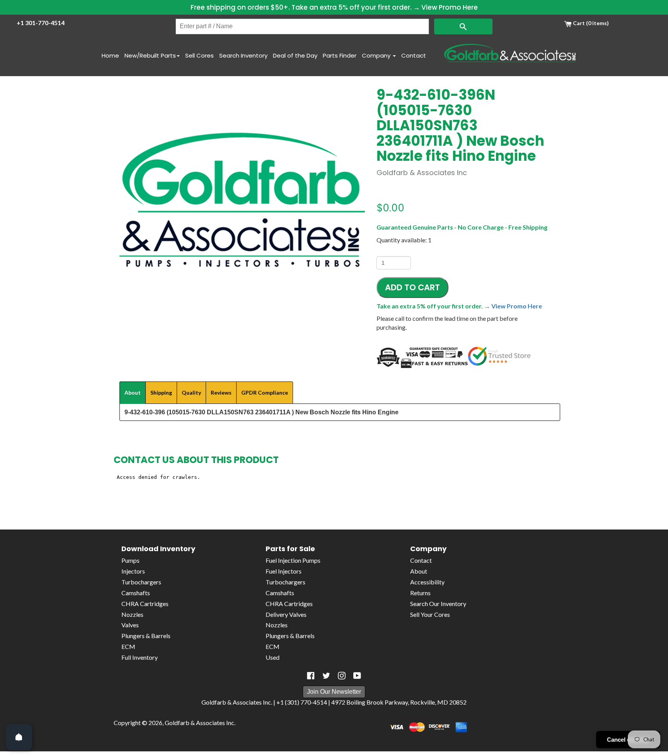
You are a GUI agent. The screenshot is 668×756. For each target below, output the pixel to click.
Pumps (130, 560)
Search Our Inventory (438, 603)
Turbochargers (141, 582)
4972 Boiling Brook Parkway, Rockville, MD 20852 (399, 702)
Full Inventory (139, 657)
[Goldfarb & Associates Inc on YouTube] (357, 675)
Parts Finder (339, 55)
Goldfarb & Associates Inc (199, 722)
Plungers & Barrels (145, 635)
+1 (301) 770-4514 (301, 702)
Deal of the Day (295, 55)
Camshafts (135, 592)
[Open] (19, 737)
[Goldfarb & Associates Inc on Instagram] (342, 675)
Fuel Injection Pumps (293, 560)
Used (272, 657)
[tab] (132, 392)
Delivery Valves (286, 614)
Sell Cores (199, 55)
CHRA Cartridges (145, 603)
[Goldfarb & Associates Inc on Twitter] (326, 675)
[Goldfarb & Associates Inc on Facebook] (311, 675)
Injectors (133, 571)
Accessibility (427, 582)
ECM (128, 646)
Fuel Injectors (284, 571)
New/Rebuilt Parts (150, 55)
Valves (130, 624)
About (418, 571)
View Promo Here (449, 7)
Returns (420, 592)
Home (110, 55)
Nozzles (132, 614)
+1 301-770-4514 (41, 22)
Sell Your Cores (430, 614)
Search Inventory (243, 55)
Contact (413, 55)
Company (377, 55)
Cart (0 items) (590, 23)
